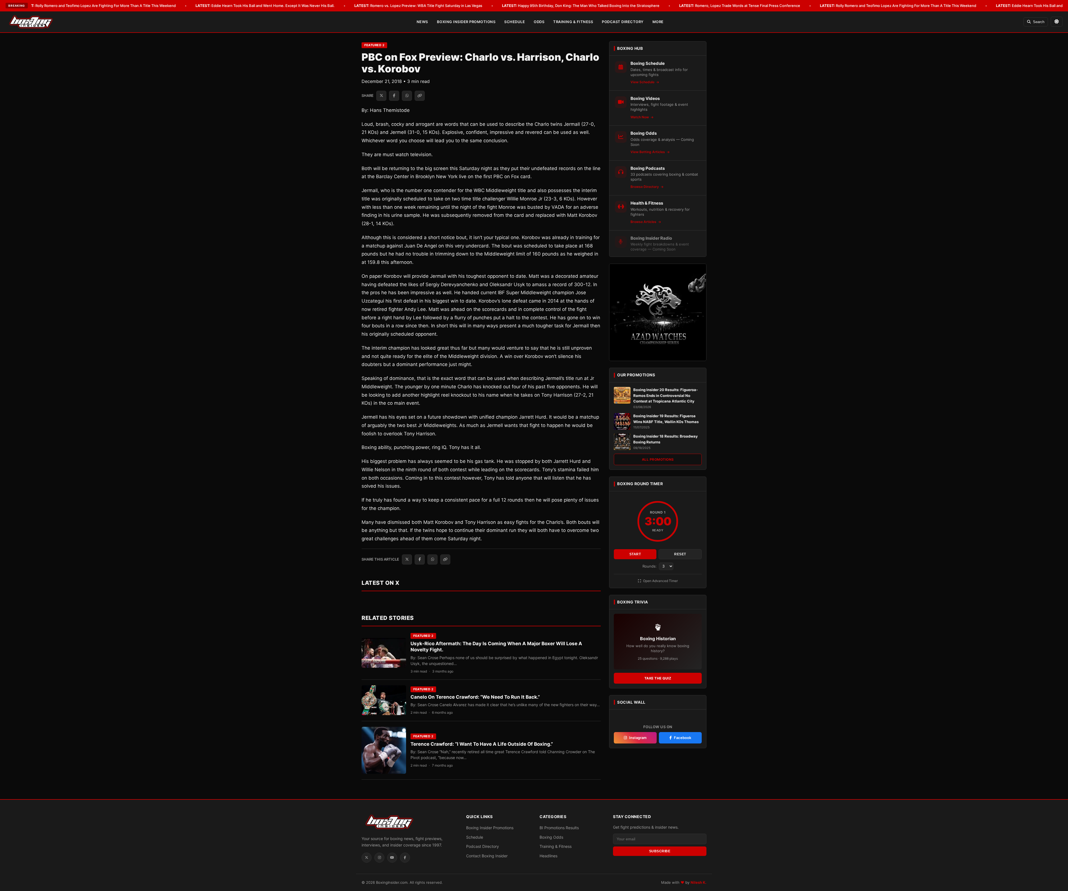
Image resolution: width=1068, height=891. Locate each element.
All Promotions (658, 459)
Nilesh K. (698, 882)
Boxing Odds (551, 837)
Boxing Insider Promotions (466, 21)
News (422, 21)
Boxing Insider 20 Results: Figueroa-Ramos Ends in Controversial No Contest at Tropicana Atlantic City (665, 395)
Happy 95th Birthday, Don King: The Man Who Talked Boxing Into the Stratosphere (580, 5)
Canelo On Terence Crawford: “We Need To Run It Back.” (475, 697)
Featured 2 (374, 45)
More (658, 21)
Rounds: (650, 566)
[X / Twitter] (367, 858)
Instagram (638, 737)
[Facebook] (405, 858)
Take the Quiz (657, 678)
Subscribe (660, 851)
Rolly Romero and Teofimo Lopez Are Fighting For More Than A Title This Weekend (97, 5)
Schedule (514, 21)
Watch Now (640, 117)
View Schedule (643, 82)
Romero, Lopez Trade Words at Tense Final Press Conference (739, 5)
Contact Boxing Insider (487, 855)
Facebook (682, 737)
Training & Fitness (573, 21)
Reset (680, 554)
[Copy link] (420, 96)
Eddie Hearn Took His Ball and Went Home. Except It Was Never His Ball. (265, 5)
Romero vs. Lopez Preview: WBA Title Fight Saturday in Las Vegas (418, 5)
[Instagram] (379, 858)
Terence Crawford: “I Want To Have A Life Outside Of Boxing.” (482, 744)
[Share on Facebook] (394, 96)
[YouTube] (392, 858)
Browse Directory (645, 187)
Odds (539, 21)
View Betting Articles (648, 152)
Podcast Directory (623, 21)
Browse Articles (644, 222)
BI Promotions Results (559, 827)
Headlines (548, 855)
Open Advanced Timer (660, 581)
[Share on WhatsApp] (407, 96)
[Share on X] (381, 96)
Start (635, 554)
